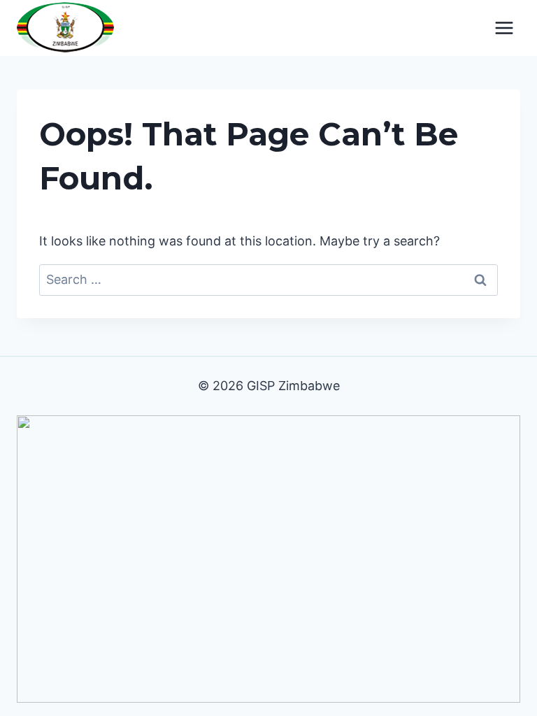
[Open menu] (503, 27)
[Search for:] (268, 279)
